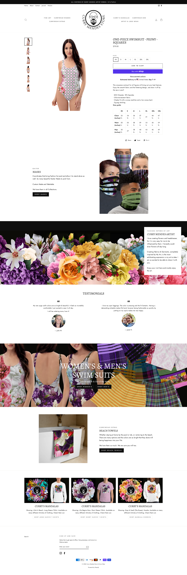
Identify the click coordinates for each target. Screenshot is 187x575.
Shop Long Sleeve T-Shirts (46, 517)
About (31, 6)
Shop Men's (103, 387)
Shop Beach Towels (111, 450)
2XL (141, 59)
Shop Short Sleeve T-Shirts (93, 517)
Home (26, 6)
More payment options (138, 76)
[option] (93, 2)
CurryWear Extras (57, 21)
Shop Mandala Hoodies (140, 517)
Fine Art (47, 18)
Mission (50, 6)
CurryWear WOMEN (62, 18)
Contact (37, 6)
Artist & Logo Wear (129, 21)
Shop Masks (41, 194)
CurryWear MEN (139, 18)
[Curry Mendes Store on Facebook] (64, 553)
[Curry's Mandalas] (46, 490)
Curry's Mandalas (121, 18)
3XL (147, 59)
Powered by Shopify (93, 567)
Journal (44, 6)
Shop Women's (84, 387)
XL (135, 59)
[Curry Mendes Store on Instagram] (61, 553)
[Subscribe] (87, 547)
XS (116, 59)
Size (115, 56)
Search (26, 537)
